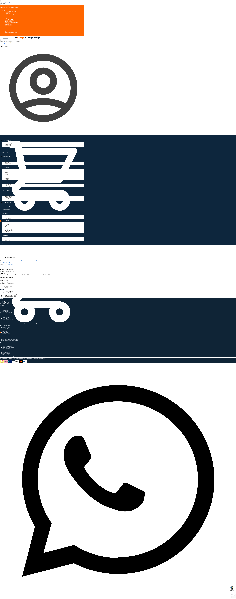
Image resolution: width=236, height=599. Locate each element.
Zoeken (18, 41)
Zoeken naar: (3, 41)
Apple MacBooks (6, 328)
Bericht (2, 288)
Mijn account (7, 26)
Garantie (4, 345)
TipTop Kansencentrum (7, 319)
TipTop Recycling (6, 318)
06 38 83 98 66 (10, 264)
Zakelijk (4, 29)
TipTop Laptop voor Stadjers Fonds (10, 11)
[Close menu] (0, 0)
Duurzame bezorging (8, 21)
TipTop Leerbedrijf (8, 13)
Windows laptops (6, 327)
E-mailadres (3, 283)
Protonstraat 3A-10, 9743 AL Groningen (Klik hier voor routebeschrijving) (21, 260)
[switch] (232, 594)
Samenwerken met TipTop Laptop (10, 19)
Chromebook (5, 330)
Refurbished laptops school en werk (10, 340)
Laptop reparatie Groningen (9, 27)
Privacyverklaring (6, 353)
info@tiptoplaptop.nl (9, 267)
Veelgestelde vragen (8, 24)
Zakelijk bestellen (8, 30)
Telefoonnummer (4, 285)
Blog (5, 28)
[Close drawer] (0, 4)
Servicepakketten (8, 18)
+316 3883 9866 (9, 312)
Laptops (25, 358)
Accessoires (5, 332)
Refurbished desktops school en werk (10, 339)
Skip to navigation (4, 2)
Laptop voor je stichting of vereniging (11, 32)
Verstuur (2, 289)
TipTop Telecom (5, 320)
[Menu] (234, 586)
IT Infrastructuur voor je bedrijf (10, 31)
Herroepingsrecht (6, 348)
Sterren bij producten (7, 346)
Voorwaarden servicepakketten (9, 351)
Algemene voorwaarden (7, 349)
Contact (6, 17)
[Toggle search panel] (0, 40)
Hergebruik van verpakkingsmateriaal (11, 14)
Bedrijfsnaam (3, 282)
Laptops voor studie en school (9, 338)
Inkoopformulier (6, 354)
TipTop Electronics (6, 317)
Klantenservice (6, 16)
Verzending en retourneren (8, 347)
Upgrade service (6, 333)
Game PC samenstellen (9, 25)
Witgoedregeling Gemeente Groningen (11, 22)
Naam (1, 280)
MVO (4, 10)
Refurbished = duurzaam (9, 15)
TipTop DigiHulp (7, 12)
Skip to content (11, 2)
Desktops (4, 331)
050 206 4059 (6, 262)
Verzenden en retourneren (9, 20)
